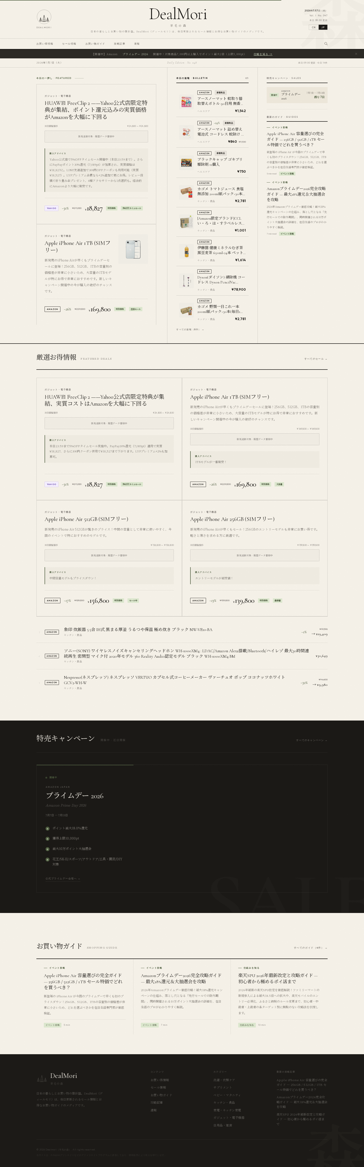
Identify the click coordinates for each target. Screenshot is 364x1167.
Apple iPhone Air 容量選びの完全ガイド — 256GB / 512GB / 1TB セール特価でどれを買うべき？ (302, 1085)
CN (314, 27)
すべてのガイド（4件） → (311, 947)
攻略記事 (119, 43)
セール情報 (69, 43)
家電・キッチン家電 (227, 1110)
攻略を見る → (263, 54)
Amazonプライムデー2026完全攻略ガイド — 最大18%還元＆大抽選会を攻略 (302, 1102)
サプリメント (222, 1087)
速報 (137, 43)
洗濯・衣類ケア (224, 1080)
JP (323, 27)
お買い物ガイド (95, 43)
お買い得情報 (44, 43)
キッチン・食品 (224, 1102)
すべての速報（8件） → (190, 329)
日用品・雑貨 (222, 1125)
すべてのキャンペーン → (312, 740)
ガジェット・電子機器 (228, 1117)
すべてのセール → (316, 358)
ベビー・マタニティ (227, 1095)
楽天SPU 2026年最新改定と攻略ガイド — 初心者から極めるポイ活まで (301, 1119)
